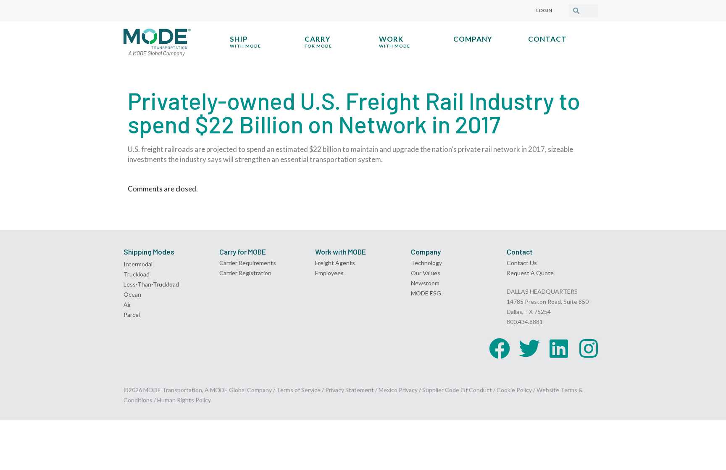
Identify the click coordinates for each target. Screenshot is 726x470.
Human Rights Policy (184, 400)
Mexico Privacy (398, 389)
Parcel (132, 314)
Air (127, 304)
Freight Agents (335, 262)
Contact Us (522, 262)
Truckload (137, 274)
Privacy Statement (350, 389)
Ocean (132, 294)
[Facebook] (499, 348)
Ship (245, 41)
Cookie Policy (514, 389)
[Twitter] (529, 348)
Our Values (425, 272)
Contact (547, 39)
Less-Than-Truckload (151, 284)
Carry (318, 41)
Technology (426, 262)
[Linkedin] (558, 348)
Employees (329, 272)
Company (472, 39)
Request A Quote (530, 272)
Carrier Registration (245, 272)
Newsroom (425, 283)
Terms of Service (298, 389)
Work (394, 41)
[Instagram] (588, 348)
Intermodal (138, 264)
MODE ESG (426, 293)
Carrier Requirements (247, 262)
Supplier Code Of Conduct (457, 389)
